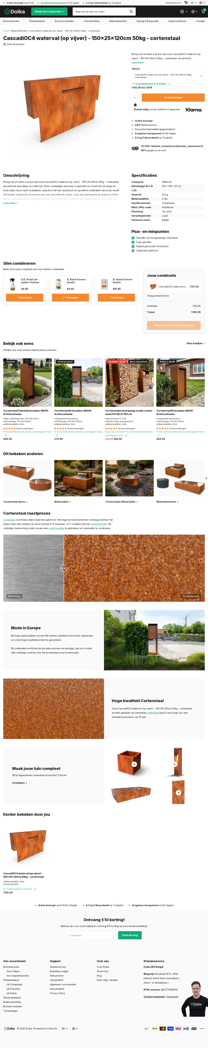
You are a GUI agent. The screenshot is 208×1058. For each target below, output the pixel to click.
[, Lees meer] (183, 11)
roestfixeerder (56, 528)
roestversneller (99, 524)
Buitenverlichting (12, 1002)
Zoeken (131, 11)
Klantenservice (173, 2)
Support (55, 961)
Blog (99, 975)
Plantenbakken (37, 21)
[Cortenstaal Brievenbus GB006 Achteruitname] (78, 382)
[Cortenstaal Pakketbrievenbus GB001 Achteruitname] (27, 382)
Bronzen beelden (64, 21)
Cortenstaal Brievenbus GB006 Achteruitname (72, 412)
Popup (169, 83)
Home (6, 30)
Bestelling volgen (59, 971)
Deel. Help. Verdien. (107, 980)
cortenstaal (153, 712)
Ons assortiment (14, 961)
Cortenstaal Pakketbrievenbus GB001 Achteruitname (25, 412)
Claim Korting (130, 935)
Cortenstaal (9, 519)
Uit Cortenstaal (14, 984)
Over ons (103, 961)
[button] (139, 95)
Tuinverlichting (91, 21)
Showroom (102, 971)
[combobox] (168, 76)
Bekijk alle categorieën (48, 11)
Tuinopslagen (10, 1010)
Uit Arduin (11, 993)
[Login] (194, 11)
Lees (9, 203)
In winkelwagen (173, 97)
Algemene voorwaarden (63, 984)
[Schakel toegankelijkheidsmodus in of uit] (186, 3)
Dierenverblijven (177, 21)
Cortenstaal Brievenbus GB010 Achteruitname (174, 412)
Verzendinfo (56, 980)
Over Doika (103, 966)
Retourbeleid (57, 988)
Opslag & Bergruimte (147, 21)
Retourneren (57, 975)
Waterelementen (118, 21)
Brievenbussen (11, 21)
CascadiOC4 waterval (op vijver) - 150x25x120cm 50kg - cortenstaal (23, 875)
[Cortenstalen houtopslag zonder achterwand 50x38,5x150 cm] (129, 382)
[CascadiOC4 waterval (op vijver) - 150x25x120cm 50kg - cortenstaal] (27, 845)
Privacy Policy (57, 993)
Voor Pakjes (13, 971)
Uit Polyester (13, 988)
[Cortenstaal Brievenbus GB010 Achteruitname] (180, 382)
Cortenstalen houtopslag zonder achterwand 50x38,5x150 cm (129, 412)
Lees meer (137, 62)
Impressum (172, 996)
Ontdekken (18, 782)
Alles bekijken (194, 343)
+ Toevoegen (24, 297)
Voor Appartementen (17, 975)
